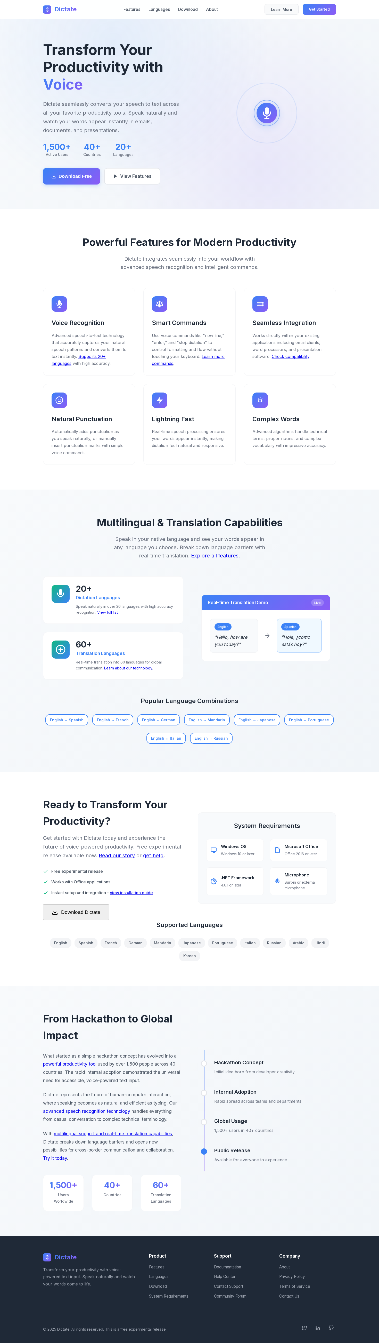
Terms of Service (294, 1286)
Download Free (75, 176)
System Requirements (168, 1296)
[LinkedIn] (318, 1329)
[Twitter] (304, 1329)
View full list (107, 612)
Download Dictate (80, 912)
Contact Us (289, 1296)
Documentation (227, 1267)
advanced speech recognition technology (86, 1111)
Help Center (224, 1276)
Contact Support (228, 1286)
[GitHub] (331, 1329)
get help (153, 855)
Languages (159, 9)
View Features (136, 176)
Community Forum (230, 1296)
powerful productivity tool (69, 1064)
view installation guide (131, 892)
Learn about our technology (128, 668)
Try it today (55, 1158)
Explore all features (214, 556)
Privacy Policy (292, 1276)
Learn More (281, 9)
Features (131, 9)
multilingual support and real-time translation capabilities (113, 1133)
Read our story (117, 855)
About (212, 9)
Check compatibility (290, 356)
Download (188, 9)
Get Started (319, 9)
